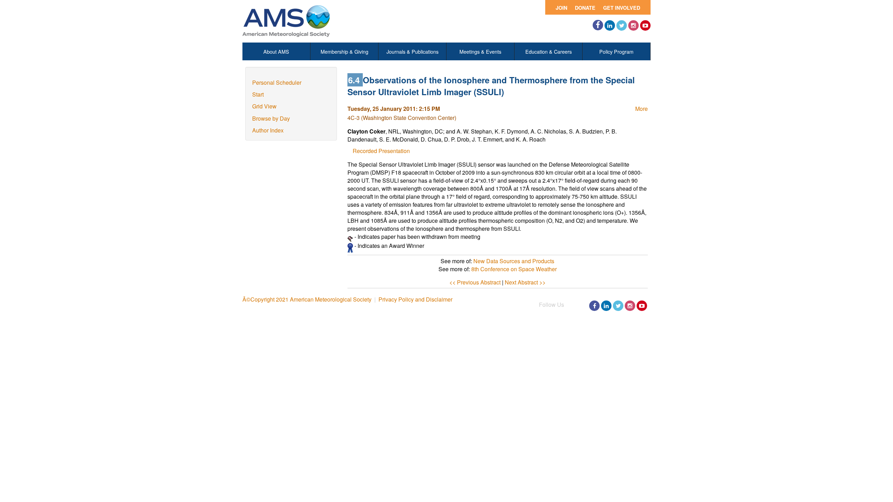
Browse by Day (271, 118)
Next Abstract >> (525, 282)
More (641, 109)
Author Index (268, 130)
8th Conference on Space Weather (514, 269)
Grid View (264, 106)
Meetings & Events (480, 51)
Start (258, 94)
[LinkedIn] (610, 25)
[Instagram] (633, 25)
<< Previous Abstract (475, 282)
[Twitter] (621, 25)
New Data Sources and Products (513, 261)
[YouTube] (645, 25)
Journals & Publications (412, 51)
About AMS (276, 51)
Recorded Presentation (381, 151)
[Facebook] (598, 25)
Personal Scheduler (276, 82)
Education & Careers (548, 51)
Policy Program (616, 51)
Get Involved (621, 7)
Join (561, 7)
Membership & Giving (344, 51)
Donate (585, 7)
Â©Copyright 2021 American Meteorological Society (307, 299)
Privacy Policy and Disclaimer (415, 299)
